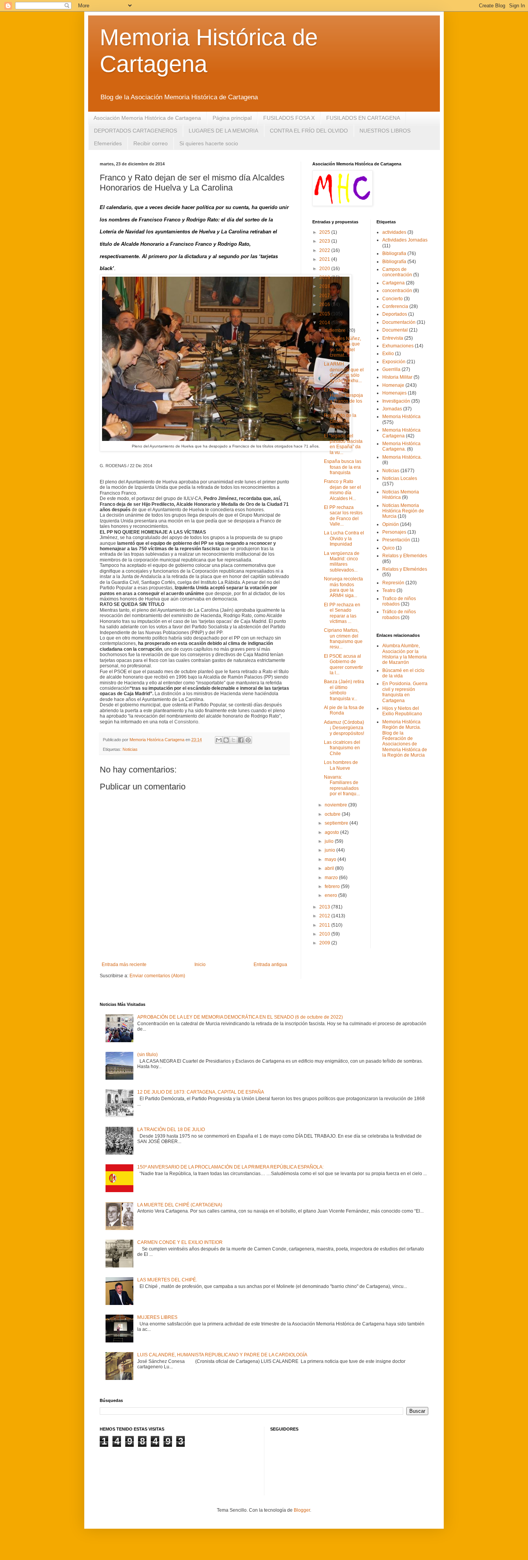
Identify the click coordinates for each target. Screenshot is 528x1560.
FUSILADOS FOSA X (289, 118)
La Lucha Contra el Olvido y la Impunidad (344, 538)
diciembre (336, 330)
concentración (397, 290)
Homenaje (393, 385)
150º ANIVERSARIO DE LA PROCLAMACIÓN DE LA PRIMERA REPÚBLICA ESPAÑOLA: (230, 1167)
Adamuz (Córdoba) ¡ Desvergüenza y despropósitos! (344, 728)
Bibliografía (394, 261)
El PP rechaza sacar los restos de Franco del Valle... (343, 516)
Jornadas (392, 409)
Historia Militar (397, 377)
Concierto (392, 298)
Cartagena (393, 283)
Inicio (200, 964)
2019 (325, 277)
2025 (325, 232)
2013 (325, 907)
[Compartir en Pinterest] (248, 740)
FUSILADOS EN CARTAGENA (363, 118)
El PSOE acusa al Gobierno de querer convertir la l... (343, 664)
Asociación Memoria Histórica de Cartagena (147, 118)
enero (331, 895)
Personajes (394, 532)
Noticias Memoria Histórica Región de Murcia (403, 511)
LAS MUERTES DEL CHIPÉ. (167, 1280)
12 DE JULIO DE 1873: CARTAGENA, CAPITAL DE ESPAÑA (200, 1092)
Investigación (396, 401)
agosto (332, 832)
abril (330, 868)
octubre (333, 814)
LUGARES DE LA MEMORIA (223, 131)
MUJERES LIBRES (157, 1317)
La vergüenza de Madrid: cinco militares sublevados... (341, 562)
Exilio (388, 353)
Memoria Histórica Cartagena (401, 432)
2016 (325, 304)
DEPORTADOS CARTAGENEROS (135, 131)
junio (330, 850)
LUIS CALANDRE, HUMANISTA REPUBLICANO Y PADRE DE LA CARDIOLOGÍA (222, 1355)
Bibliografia (394, 253)
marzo (332, 877)
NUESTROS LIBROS (384, 131)
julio (330, 841)
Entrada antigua (270, 964)
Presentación (396, 540)
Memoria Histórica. (402, 457)
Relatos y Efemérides (404, 569)
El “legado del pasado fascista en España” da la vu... (343, 444)
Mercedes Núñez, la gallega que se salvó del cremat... (342, 347)
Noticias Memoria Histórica (400, 494)
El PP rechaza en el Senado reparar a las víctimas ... (342, 613)
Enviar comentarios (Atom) (157, 975)
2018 (325, 286)
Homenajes (394, 393)
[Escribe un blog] (226, 740)
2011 (325, 925)
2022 (325, 250)
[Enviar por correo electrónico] (219, 740)
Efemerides (108, 143)
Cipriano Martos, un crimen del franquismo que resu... (343, 639)
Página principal (232, 118)
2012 (325, 916)
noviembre (336, 805)
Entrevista (392, 338)
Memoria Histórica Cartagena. (401, 446)
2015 (325, 313)
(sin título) (147, 1054)
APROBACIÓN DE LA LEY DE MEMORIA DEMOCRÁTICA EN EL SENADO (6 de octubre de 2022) (240, 1017)
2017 (325, 295)
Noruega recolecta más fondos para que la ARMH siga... (343, 587)
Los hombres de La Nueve (341, 765)
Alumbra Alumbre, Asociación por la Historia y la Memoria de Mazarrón (404, 654)
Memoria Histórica (401, 416)
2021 (325, 259)
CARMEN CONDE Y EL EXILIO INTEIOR (180, 1242)
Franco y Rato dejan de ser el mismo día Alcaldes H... (342, 490)
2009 (325, 943)
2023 (325, 241)
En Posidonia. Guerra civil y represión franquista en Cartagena (405, 692)
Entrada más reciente (124, 964)
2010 (325, 934)
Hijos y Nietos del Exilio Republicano (402, 711)
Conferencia (395, 306)
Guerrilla (391, 369)
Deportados (394, 314)
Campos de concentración (397, 272)
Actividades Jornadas (405, 240)
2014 (325, 322)
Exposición (393, 361)
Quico (388, 548)
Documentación (399, 322)
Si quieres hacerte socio (208, 143)
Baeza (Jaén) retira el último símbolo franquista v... (344, 690)
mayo (331, 859)
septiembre (337, 823)
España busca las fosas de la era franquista (342, 467)
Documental (395, 330)
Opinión (390, 524)
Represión (393, 582)
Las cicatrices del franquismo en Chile (342, 748)
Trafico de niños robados (399, 601)
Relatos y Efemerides (404, 555)
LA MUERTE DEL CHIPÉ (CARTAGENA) (179, 1205)
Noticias (130, 749)
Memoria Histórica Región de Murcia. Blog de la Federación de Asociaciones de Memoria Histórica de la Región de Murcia (404, 738)
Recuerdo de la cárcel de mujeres (340, 421)
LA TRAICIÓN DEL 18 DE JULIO (171, 1129)
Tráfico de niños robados (399, 614)
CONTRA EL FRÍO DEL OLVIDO (309, 131)
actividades (394, 232)
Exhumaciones (398, 346)
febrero (333, 886)
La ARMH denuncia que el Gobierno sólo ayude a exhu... (344, 372)
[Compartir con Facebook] (241, 740)
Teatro (388, 590)
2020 (325, 268)
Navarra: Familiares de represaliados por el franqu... (342, 785)
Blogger (302, 1510)
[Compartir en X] (233, 740)
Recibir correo (150, 143)
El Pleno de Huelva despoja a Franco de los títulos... (343, 398)
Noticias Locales (399, 478)
